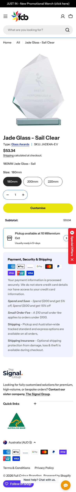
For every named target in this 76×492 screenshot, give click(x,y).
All (18, 42)
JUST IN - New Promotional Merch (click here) (38, 3)
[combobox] (38, 30)
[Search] (67, 30)
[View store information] (66, 238)
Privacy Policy (44, 468)
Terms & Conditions (16, 468)
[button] (72, 246)
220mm (53, 181)
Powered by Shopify (57, 475)
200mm (32, 181)
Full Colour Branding (28, 475)
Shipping (8, 155)
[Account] (62, 16)
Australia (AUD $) (20, 442)
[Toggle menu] (5, 16)
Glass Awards (20, 144)
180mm (12, 181)
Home (7, 42)
